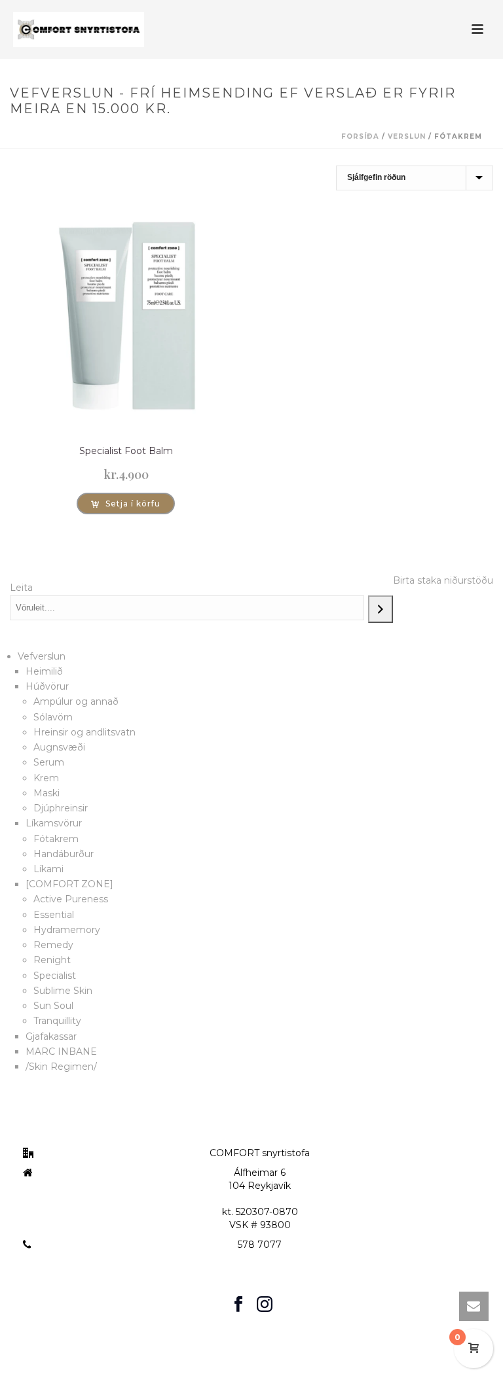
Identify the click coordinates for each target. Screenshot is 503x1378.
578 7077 (260, 1244)
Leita (21, 587)
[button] (126, 503)
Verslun (407, 136)
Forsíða (360, 136)
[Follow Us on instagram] (264, 1304)
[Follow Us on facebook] (238, 1304)
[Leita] (380, 608)
